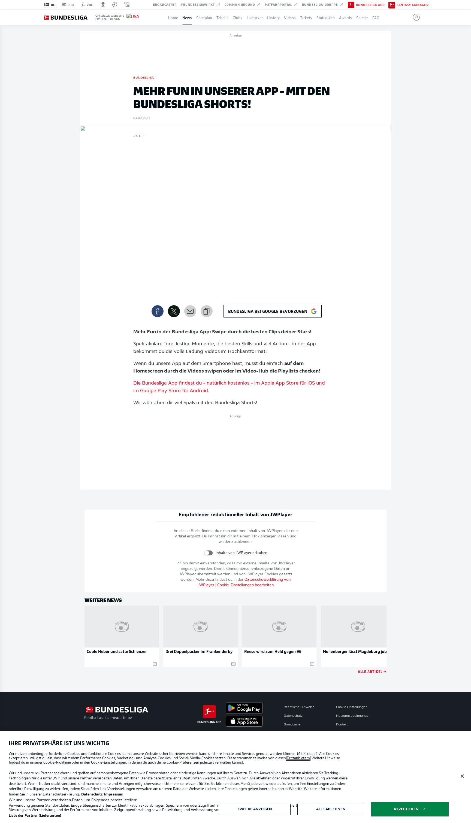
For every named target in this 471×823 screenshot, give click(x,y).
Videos (290, 17)
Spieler (362, 17)
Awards (345, 17)
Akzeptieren (406, 809)
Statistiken (325, 17)
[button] (414, 17)
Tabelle (222, 17)
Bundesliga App (370, 5)
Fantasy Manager (412, 5)
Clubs (237, 17)
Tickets (306, 17)
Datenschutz (293, 716)
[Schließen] (462, 776)
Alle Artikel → (372, 671)
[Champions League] (114, 4)
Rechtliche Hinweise (299, 707)
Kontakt (342, 724)
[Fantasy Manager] (391, 4)
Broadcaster (165, 4)
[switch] (208, 552)
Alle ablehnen (331, 809)
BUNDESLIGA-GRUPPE (320, 4)
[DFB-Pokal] (103, 4)
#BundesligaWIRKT (198, 4)
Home (173, 17)
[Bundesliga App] (351, 4)
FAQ (375, 17)
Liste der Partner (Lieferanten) (35, 816)
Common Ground (240, 4)
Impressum (113, 794)
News (187, 17)
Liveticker (255, 17)
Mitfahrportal (279, 4)
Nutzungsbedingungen (353, 716)
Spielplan (204, 17)
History (273, 17)
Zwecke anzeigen (254, 809)
